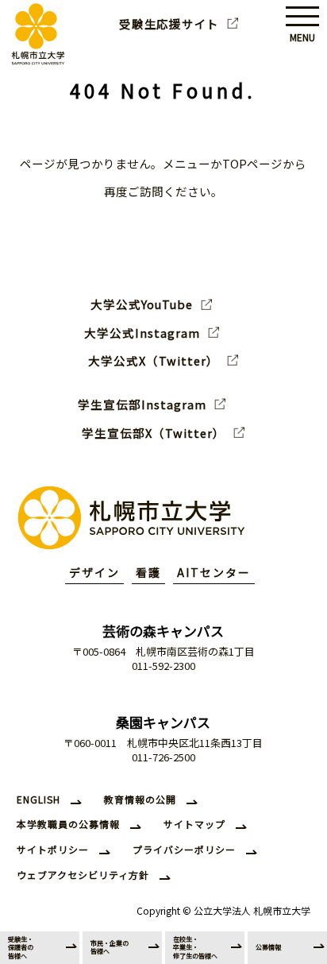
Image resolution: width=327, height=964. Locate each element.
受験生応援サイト (169, 24)
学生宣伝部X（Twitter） (153, 433)
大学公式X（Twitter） (153, 361)
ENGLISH (38, 799)
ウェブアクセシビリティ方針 (83, 874)
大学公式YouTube (141, 304)
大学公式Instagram (142, 333)
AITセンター (214, 572)
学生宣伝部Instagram (142, 404)
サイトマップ (194, 823)
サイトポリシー (53, 849)
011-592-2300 (163, 665)
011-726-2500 (163, 757)
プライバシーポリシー (184, 849)
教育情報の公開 (140, 799)
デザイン (94, 572)
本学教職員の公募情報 (68, 823)
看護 (148, 572)
